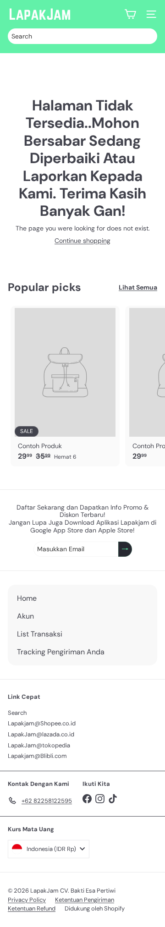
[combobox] (82, 36)
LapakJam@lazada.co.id (41, 734)
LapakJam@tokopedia (39, 745)
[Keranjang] (130, 14)
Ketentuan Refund (31, 908)
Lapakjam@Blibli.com (37, 756)
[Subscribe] (125, 549)
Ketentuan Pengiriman (84, 900)
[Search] (148, 36)
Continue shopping (82, 240)
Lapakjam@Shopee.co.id (42, 723)
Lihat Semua (138, 287)
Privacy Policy (27, 900)
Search (17, 713)
